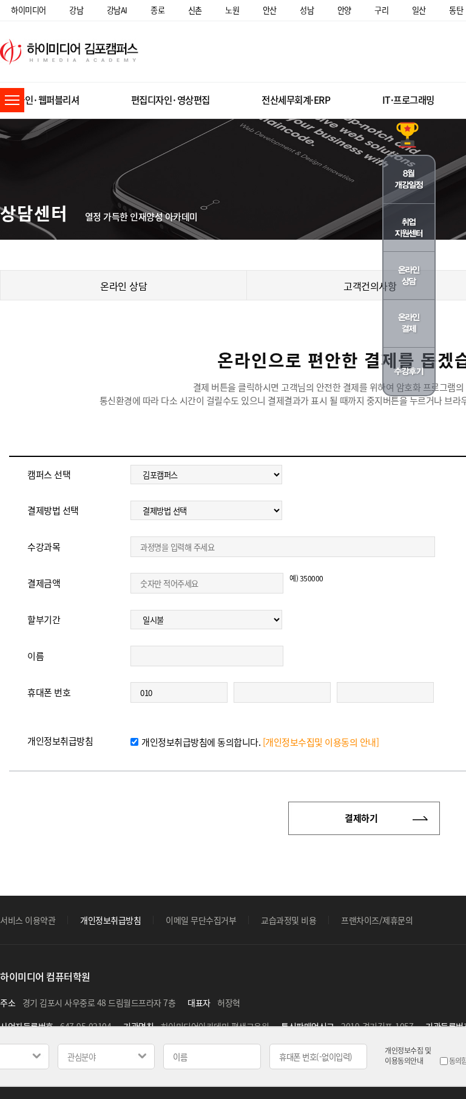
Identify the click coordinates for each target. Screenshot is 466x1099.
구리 (381, 10)
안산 (270, 10)
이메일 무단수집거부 (201, 920)
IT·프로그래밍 (408, 100)
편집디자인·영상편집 (170, 100)
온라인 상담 (123, 286)
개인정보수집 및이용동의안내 (408, 1056)
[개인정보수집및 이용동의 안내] (321, 742)
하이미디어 (28, 10)
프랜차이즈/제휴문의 (377, 920)
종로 (157, 10)
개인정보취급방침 (110, 920)
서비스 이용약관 (27, 920)
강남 (76, 10)
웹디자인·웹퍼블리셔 (39, 100)
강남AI (117, 10)
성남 (307, 10)
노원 (232, 10)
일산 (419, 10)
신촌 (195, 10)
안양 (344, 10)
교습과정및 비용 (288, 920)
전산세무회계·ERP (296, 100)
